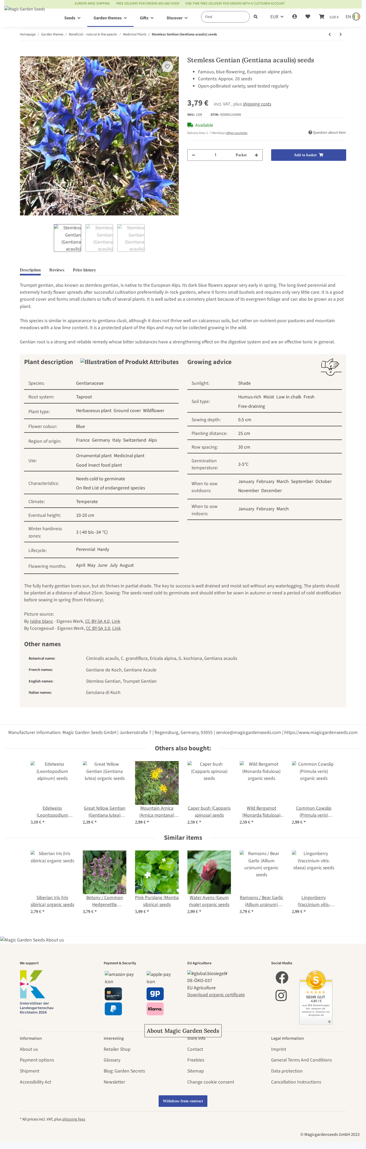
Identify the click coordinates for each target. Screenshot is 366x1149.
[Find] (255, 17)
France (83, 440)
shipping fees (73, 1119)
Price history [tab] (84, 270)
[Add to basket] (24, 53)
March (283, 481)
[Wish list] (308, 17)
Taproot (84, 397)
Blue (80, 426)
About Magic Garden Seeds (183, 1030)
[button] (294, 17)
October (323, 481)
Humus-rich (249, 397)
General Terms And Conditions (301, 1060)
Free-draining (251, 406)
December (271, 490)
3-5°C (243, 464)
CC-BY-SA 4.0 (97, 621)
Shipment (29, 1071)
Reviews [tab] (56, 270)
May (91, 565)
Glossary (112, 1060)
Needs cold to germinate (100, 478)
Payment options (37, 1060)
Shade (244, 383)
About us (29, 1049)
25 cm (244, 433)
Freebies (195, 1060)
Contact (195, 1049)
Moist (268, 397)
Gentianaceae (90, 383)
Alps (152, 440)
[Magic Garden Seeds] (24, 14)
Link (116, 621)
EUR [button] (274, 16)
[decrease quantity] (193, 155)
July (114, 565)
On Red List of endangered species (110, 488)
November (248, 490)
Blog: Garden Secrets (124, 1071)
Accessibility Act (35, 1082)
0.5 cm (244, 419)
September (302, 481)
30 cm (244, 447)
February (265, 481)
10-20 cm (85, 515)
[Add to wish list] (167, 66)
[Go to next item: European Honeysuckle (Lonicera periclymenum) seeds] (340, 35)
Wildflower (153, 410)
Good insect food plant (99, 465)
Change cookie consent (210, 1082)
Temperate (87, 501)
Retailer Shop (117, 1049)
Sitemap (195, 1071)
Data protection (287, 1071)
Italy (116, 440)
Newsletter (114, 1082)
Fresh (309, 397)
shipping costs (257, 104)
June (102, 565)
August (127, 565)
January (246, 481)
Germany (101, 440)
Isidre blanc (41, 621)
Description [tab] (30, 270)
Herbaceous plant (93, 410)
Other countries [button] (236, 133)
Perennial (85, 549)
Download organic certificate (216, 994)
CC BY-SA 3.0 (98, 628)
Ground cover (127, 410)
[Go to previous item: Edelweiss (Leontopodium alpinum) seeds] (329, 35)
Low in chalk (288, 397)
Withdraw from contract (183, 1101)
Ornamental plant (94, 455)
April (80, 565)
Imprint (278, 1049)
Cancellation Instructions (296, 1082)
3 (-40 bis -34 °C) (92, 532)
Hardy (103, 549)
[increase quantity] (256, 155)
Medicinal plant (129, 455)
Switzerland (134, 440)
